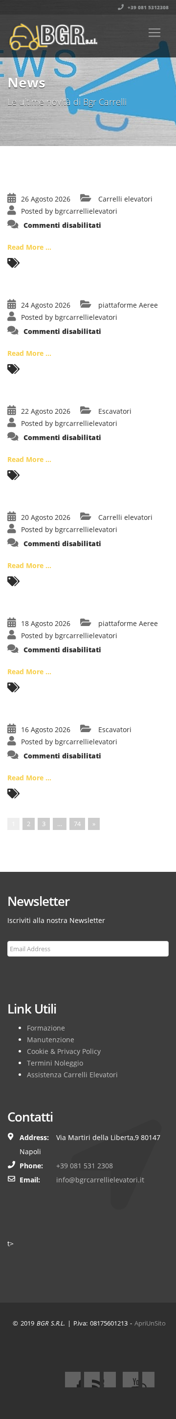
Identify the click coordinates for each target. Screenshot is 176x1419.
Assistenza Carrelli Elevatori (72, 1074)
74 (77, 823)
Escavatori (115, 411)
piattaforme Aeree (128, 305)
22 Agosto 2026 (45, 411)
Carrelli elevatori (125, 198)
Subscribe (28, 972)
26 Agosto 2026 (45, 198)
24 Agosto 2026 (45, 305)
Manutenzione (50, 1039)
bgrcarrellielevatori (86, 211)
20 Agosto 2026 (45, 517)
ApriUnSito (150, 1323)
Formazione (46, 1027)
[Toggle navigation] (154, 32)
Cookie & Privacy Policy (64, 1051)
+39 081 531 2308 (84, 1165)
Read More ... (29, 247)
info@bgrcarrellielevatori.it (100, 1179)
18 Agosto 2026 (45, 623)
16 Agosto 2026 (45, 729)
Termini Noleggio (55, 1063)
